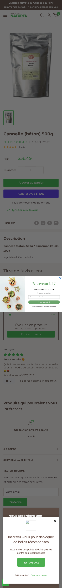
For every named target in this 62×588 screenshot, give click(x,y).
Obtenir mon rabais (44, 302)
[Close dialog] (60, 277)
